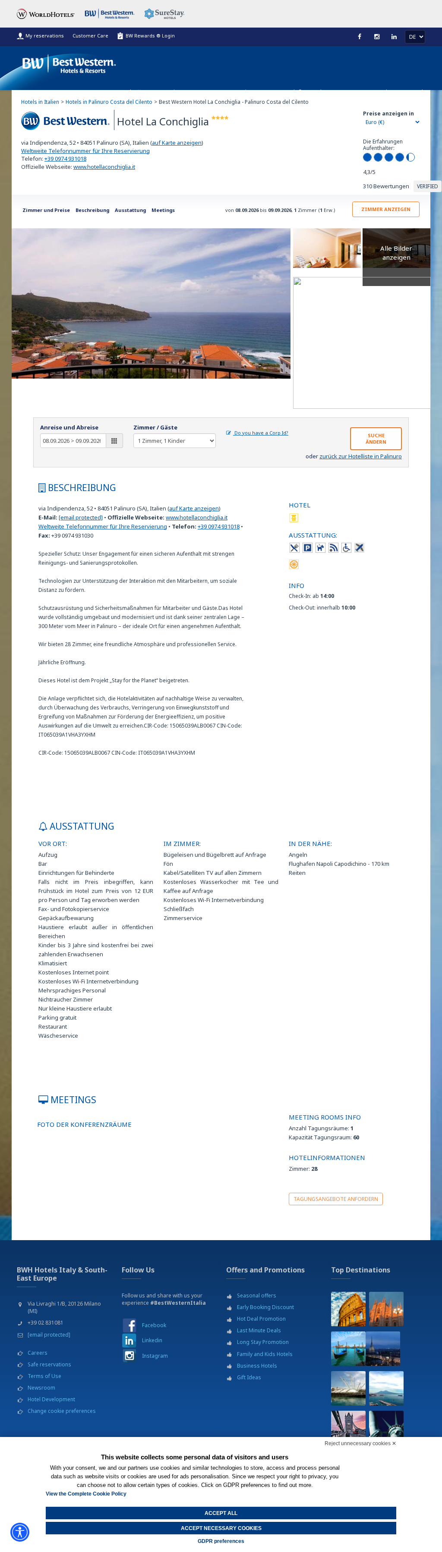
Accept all (221, 1513)
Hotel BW (385, 92)
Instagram (155, 1355)
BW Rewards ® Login (150, 35)
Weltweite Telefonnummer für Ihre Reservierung (85, 151)
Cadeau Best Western (338, 92)
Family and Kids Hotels (265, 1354)
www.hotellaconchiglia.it (104, 167)
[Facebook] (359, 36)
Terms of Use (44, 1376)
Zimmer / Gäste (155, 427)
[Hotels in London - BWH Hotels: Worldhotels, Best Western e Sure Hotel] (348, 1428)
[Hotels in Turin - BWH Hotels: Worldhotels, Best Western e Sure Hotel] (383, 1348)
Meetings (163, 210)
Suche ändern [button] (376, 438)
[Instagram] (376, 36)
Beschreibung (92, 210)
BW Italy (416, 92)
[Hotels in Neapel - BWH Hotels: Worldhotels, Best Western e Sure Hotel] (386, 1388)
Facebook (154, 1325)
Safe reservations (49, 1364)
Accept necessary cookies (221, 1528)
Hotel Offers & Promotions (151, 92)
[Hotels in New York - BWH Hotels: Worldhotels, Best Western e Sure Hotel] (386, 1428)
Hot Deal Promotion (261, 1318)
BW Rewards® (285, 92)
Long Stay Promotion (263, 1342)
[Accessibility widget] (19, 1532)
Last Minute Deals (259, 1330)
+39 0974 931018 (65, 158)
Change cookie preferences (62, 1411)
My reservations (44, 35)
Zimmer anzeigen (385, 209)
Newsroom (41, 1387)
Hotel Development (51, 1399)
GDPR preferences (221, 1541)
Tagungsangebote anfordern (336, 1199)
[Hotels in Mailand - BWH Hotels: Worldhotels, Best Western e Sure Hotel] (386, 1309)
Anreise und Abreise (69, 427)
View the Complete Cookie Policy (86, 1494)
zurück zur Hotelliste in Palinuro (360, 456)
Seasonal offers (256, 1295)
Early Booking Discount (265, 1307)
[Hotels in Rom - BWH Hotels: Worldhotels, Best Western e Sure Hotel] (348, 1309)
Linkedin (152, 1340)
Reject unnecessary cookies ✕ (360, 1443)
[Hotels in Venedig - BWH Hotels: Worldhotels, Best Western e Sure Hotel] (348, 1348)
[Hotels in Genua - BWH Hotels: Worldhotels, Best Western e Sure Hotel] (348, 1388)
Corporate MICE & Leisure (225, 92)
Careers (37, 1352)
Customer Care (90, 35)
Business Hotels (257, 1365)
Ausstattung (130, 210)
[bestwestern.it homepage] (69, 61)
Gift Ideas (249, 1377)
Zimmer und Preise (46, 210)
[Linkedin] (394, 36)
